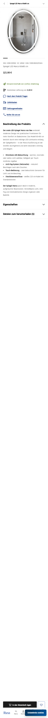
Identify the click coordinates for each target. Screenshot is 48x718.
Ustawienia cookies (36, 712)
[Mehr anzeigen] (43, 3)
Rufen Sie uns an (13, 114)
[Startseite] (7, 713)
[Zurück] (4, 3)
